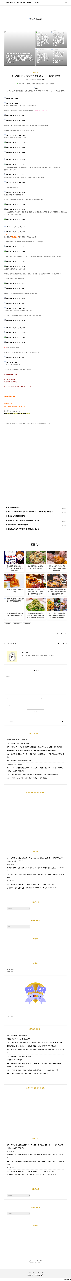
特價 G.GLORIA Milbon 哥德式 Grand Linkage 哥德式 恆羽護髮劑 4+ (29, 512)
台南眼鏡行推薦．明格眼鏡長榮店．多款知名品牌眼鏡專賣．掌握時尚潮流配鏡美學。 (32, 868)
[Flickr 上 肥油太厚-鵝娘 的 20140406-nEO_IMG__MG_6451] (14, 246)
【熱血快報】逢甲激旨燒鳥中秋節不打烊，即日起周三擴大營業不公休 (14, 568)
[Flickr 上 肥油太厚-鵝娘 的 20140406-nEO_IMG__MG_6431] (14, 164)
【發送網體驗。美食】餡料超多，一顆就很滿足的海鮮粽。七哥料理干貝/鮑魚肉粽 (31, 750)
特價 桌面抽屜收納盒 (13, 507)
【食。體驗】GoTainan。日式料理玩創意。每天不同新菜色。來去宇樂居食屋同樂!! (36, 592)
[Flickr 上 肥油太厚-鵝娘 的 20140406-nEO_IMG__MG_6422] (14, 115)
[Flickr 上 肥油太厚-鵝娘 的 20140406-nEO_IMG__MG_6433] (14, 192)
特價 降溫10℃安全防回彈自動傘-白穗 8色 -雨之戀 (22, 520)
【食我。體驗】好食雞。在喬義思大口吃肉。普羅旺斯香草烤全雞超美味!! (57, 568)
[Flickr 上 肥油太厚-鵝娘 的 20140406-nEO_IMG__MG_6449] (14, 266)
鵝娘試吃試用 (21, 2)
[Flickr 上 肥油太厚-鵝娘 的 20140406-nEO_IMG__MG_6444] (14, 298)
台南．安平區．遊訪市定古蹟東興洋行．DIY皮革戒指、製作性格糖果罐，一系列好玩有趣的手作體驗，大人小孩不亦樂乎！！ (35, 769)
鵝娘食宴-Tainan (33, 2)
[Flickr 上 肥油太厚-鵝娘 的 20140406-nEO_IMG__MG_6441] (14, 283)
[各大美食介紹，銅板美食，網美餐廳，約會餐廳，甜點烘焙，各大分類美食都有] (36, 557)
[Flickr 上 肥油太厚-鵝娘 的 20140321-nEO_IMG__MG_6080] (14, 308)
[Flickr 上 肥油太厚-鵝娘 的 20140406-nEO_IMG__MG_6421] (14, 174)
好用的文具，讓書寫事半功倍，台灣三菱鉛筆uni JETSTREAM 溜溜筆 (28, 888)
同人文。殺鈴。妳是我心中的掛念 (17, 740)
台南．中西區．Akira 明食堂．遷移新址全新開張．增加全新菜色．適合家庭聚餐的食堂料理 (34, 747)
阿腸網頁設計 (39, 1275)
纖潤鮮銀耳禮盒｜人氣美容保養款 (17, 525)
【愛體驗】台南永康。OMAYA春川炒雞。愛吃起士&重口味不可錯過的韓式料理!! (57, 592)
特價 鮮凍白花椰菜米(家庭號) (15, 516)
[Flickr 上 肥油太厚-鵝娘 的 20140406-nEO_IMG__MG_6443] (14, 227)
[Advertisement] (35, 444)
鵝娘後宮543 (10, 2)
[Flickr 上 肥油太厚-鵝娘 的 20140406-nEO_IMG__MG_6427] (14, 357)
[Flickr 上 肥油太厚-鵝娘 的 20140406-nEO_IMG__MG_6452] (14, 327)
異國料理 (35, 72)
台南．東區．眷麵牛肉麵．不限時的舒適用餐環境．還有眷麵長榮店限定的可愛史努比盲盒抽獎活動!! (35, 876)
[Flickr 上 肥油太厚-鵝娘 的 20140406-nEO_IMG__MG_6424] (14, 142)
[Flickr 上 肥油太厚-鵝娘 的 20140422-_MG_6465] (11, 103)
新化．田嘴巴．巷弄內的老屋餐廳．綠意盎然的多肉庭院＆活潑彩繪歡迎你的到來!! (57, 615)
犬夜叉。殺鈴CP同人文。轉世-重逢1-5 (18, 743)
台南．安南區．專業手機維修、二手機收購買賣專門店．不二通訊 (26, 884)
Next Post (60, 643)
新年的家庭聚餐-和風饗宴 (14, 764)
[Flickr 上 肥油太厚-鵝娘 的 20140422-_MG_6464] (11, 362)
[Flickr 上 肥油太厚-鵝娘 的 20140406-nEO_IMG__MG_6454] (14, 332)
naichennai (41, 79)
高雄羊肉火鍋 (27, 623)
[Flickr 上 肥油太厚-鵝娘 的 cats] (35, 88)
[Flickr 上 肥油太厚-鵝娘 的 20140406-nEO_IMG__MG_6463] (14, 209)
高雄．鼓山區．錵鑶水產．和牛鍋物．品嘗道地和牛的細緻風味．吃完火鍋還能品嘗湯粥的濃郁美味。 (35, 755)
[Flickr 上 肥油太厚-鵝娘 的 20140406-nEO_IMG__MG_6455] (14, 337)
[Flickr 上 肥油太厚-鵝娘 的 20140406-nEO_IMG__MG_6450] (14, 231)
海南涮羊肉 (7, 623)
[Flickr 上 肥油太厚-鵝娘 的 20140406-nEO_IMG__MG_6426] (14, 147)
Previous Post (11, 643)
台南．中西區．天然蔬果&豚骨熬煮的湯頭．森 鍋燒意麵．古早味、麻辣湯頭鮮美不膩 (32, 774)
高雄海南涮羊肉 (17, 623)
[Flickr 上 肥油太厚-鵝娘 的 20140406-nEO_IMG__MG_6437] (14, 261)
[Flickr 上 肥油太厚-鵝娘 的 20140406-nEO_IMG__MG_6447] (14, 303)
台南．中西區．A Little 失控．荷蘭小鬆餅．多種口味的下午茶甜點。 (27, 778)
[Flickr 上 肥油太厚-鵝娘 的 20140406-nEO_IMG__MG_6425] (14, 135)
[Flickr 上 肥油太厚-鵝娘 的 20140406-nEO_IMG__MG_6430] (14, 159)
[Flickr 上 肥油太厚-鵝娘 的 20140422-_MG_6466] (11, 98)
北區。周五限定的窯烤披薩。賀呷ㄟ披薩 (19, 760)
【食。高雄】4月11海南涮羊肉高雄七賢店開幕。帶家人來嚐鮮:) (35, 76)
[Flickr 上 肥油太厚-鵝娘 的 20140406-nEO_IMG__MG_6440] (14, 204)
